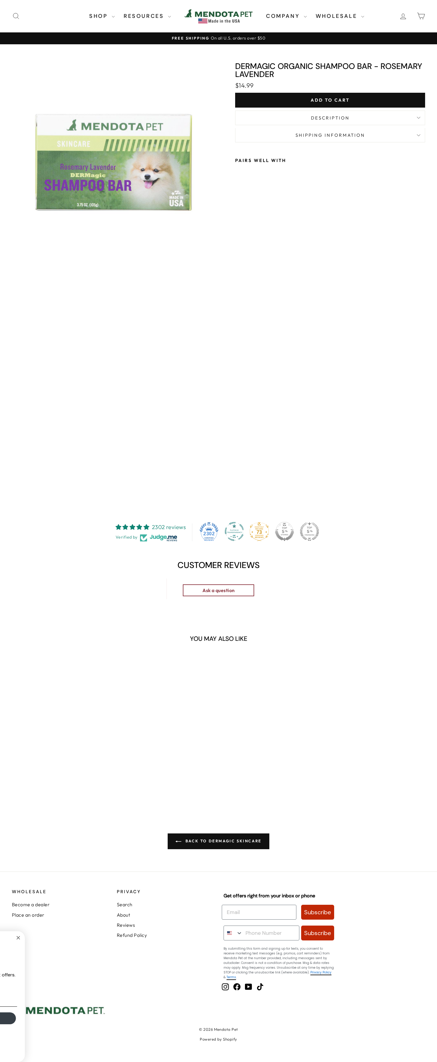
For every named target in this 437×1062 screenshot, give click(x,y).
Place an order (28, 915)
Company (284, 16)
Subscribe (317, 912)
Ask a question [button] (218, 590)
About (123, 915)
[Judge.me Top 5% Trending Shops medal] (309, 531)
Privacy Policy (320, 972)
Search (125, 904)
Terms (231, 977)
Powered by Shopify (218, 1039)
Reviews (126, 925)
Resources (145, 16)
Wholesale (338, 16)
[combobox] (233, 933)
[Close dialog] (127, 937)
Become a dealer (31, 904)
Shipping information (330, 135)
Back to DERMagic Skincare (223, 840)
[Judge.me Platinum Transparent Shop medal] (234, 531)
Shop (99, 16)
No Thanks (67, 1036)
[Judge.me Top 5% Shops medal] (284, 531)
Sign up (67, 1018)
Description (330, 118)
